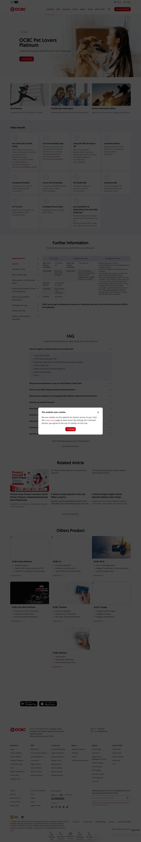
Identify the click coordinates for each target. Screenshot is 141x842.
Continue (70, 429)
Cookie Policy (50, 420)
